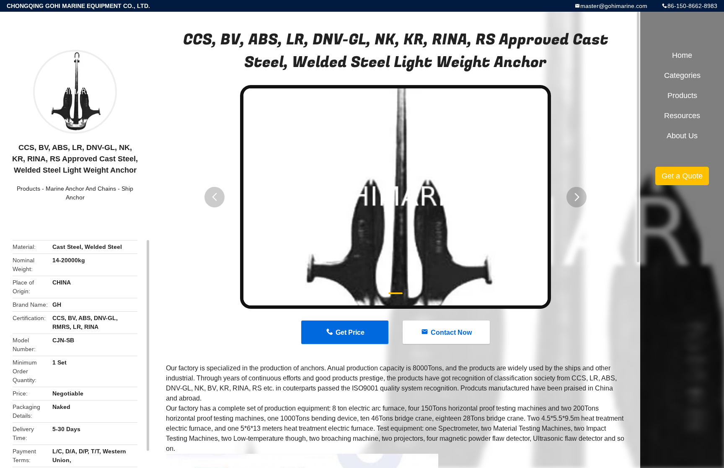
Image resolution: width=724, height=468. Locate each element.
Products (28, 188)
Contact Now (451, 332)
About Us (682, 136)
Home (682, 55)
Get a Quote (682, 176)
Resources (682, 115)
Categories (682, 75)
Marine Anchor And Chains (81, 188)
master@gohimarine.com (613, 6)
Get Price (350, 332)
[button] (214, 197)
